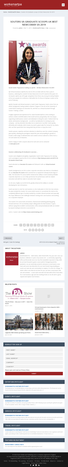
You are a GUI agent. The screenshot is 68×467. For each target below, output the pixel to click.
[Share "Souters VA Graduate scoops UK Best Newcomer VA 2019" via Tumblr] (31, 225)
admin (20, 28)
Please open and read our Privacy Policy (17, 370)
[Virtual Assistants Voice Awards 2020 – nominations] (49, 296)
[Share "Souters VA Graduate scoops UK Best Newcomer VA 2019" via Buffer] (42, 225)
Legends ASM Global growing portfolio (18, 332)
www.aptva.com (14, 144)
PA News (37, 461)
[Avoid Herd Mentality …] (49, 321)
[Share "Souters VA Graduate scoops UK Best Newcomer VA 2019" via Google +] (28, 225)
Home (5, 461)
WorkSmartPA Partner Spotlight (17, 386)
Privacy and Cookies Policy (38, 463)
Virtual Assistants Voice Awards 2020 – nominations (47, 308)
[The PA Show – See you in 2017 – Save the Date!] (19, 293)
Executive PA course (26, 164)
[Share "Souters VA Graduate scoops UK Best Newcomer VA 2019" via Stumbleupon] (45, 225)
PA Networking (13, 461)
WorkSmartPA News (39, 28)
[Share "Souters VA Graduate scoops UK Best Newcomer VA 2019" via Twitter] (24, 225)
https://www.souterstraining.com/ (32, 212)
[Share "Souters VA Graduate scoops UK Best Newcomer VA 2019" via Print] (52, 225)
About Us (53, 461)
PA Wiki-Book (45, 461)
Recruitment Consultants (14, 444)
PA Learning (22, 461)
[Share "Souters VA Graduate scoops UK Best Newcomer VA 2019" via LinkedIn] (38, 225)
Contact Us (60, 461)
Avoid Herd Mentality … (42, 332)
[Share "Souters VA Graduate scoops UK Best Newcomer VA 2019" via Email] (49, 225)
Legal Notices (26, 463)
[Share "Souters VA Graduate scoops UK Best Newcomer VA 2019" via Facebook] (21, 225)
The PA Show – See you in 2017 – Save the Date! (18, 302)
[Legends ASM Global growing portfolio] (19, 321)
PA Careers (30, 461)
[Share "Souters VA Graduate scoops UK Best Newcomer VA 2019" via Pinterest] (35, 225)
